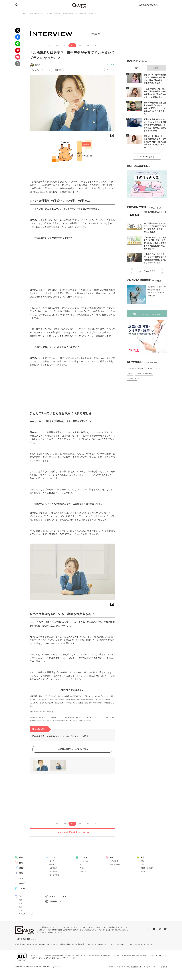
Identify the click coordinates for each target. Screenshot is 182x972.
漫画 (21, 873)
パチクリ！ (111, 944)
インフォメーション (57, 896)
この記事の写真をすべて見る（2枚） (72, 749)
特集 (21, 863)
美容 (20, 907)
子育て (143, 857)
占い (21, 878)
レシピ (22, 883)
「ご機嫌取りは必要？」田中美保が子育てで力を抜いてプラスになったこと (71, 13)
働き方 (51, 861)
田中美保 (58, 70)
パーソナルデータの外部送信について (128, 967)
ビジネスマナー (55, 868)
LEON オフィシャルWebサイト (96, 944)
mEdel (35, 944)
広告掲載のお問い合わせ (149, 5)
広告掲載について (56, 901)
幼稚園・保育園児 (147, 868)
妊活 (142, 861)
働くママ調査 (54, 875)
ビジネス (53, 857)
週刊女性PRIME (20, 944)
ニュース (23, 889)
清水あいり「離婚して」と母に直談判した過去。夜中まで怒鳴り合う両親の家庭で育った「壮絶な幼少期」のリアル (155, 141)
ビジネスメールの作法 (144, 373)
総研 (21, 857)
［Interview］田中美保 (36, 13)
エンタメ (110, 64)
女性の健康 (114, 861)
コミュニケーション (26, 914)
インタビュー (36, 70)
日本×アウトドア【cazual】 (75, 944)
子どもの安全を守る (135, 368)
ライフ (22, 896)
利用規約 (111, 967)
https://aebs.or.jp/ (69, 958)
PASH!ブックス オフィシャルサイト (140, 944)
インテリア (23, 910)
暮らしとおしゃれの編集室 (56, 944)
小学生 (143, 871)
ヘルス (113, 857)
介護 (130, 373)
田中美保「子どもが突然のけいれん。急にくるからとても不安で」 (62, 736)
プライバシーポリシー (151, 967)
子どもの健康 (115, 864)
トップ (17, 13)
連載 (24, 13)
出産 (142, 864)
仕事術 (51, 864)
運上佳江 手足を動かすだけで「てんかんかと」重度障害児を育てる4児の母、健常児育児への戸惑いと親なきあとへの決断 (155, 125)
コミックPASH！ (122, 944)
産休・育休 (53, 871)
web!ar (29, 944)
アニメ (82, 868)
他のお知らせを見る (147, 271)
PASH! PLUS (42, 944)
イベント (83, 871)
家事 (20, 900)
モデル (48, 70)
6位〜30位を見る (147, 157)
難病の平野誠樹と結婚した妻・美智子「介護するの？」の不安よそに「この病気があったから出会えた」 (155, 108)
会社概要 (164, 967)
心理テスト (132, 379)
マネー (21, 903)
